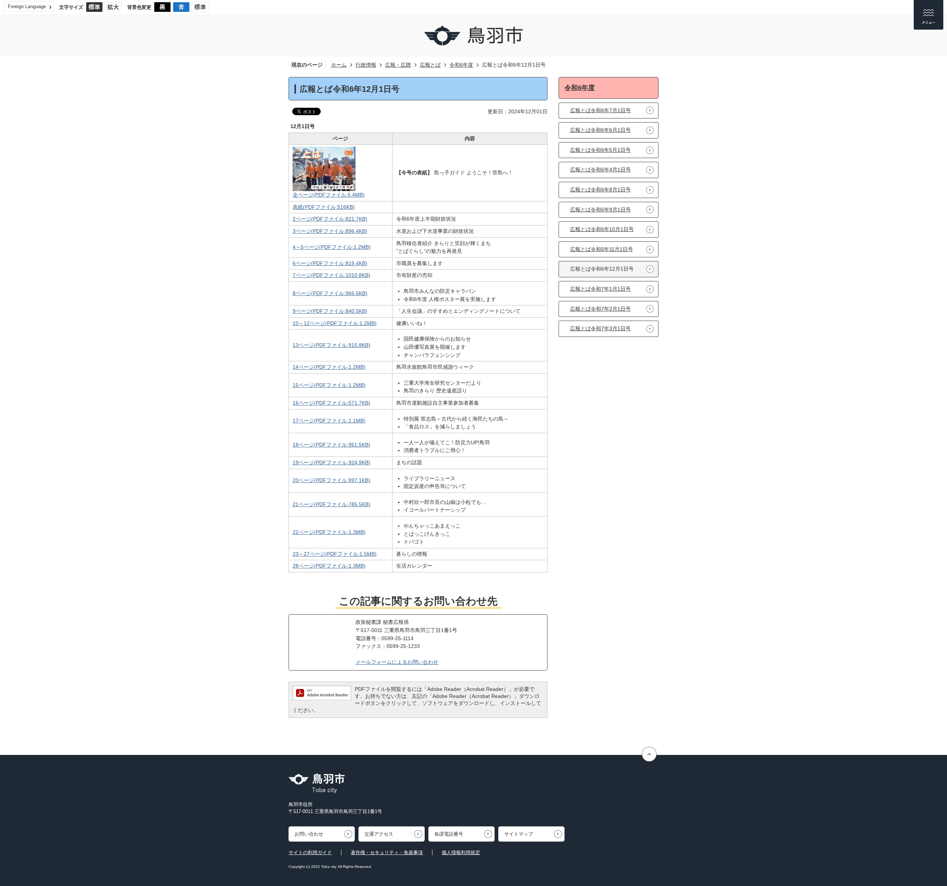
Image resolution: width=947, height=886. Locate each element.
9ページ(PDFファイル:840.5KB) (330, 311)
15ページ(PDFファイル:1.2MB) (329, 385)
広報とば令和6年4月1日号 (600, 170)
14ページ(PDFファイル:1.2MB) (329, 367)
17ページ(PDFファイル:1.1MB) (329, 421)
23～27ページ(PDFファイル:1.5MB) (335, 554)
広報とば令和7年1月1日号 (600, 289)
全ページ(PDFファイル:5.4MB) (329, 195)
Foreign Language (27, 6)
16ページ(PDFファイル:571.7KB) (331, 403)
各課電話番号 (448, 834)
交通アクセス (378, 834)
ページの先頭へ (650, 754)
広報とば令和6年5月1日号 (600, 150)
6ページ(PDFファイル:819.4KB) (330, 263)
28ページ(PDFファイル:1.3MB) (329, 566)
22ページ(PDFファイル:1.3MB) (329, 532)
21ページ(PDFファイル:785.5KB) (331, 504)
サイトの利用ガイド (310, 852)
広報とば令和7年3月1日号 (600, 328)
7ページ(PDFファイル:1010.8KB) (331, 275)
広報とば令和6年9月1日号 (600, 210)
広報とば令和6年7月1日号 (600, 110)
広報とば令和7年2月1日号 (600, 309)
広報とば (430, 65)
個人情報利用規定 (461, 852)
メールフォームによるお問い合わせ (396, 662)
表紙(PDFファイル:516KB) (324, 207)
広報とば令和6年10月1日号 (602, 229)
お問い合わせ (308, 834)
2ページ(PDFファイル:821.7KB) (330, 219)
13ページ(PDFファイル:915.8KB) (331, 345)
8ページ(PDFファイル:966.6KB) (330, 293)
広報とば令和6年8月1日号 (600, 190)
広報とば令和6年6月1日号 (600, 130)
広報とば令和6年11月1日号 (601, 249)
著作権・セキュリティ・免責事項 (387, 852)
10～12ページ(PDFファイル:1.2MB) (335, 323)
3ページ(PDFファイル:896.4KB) (330, 231)
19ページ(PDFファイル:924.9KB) (331, 462)
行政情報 (365, 65)
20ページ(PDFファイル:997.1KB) (331, 480)
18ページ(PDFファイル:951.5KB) (331, 445)
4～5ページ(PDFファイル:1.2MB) (332, 247)
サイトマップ (518, 834)
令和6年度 (461, 65)
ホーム (339, 65)
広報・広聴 (398, 65)
